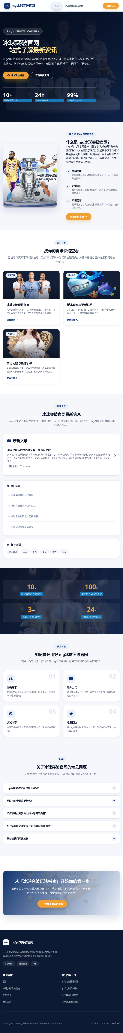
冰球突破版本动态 (70, 988)
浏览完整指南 (77, 216)
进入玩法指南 (17, 75)
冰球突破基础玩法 (70, 981)
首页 (56, 5)
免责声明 (105, 1023)
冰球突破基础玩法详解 (22, 495)
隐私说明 (94, 1023)
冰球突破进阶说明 (70, 1002)
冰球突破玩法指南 (74, 5)
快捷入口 (111, 5)
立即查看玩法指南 (54, 903)
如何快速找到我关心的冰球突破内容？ (27, 813)
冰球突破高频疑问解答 (22, 526)
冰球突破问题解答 (70, 995)
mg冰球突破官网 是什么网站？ (23, 788)
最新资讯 (7, 995)
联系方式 (116, 1023)
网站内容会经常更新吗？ (20, 800)
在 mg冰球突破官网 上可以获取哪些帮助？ (30, 826)
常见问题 (7, 1002)
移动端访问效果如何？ (19, 838)
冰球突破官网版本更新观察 (24, 516)
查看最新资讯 (42, 75)
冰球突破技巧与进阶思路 (23, 505)
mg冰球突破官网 (20, 5)
